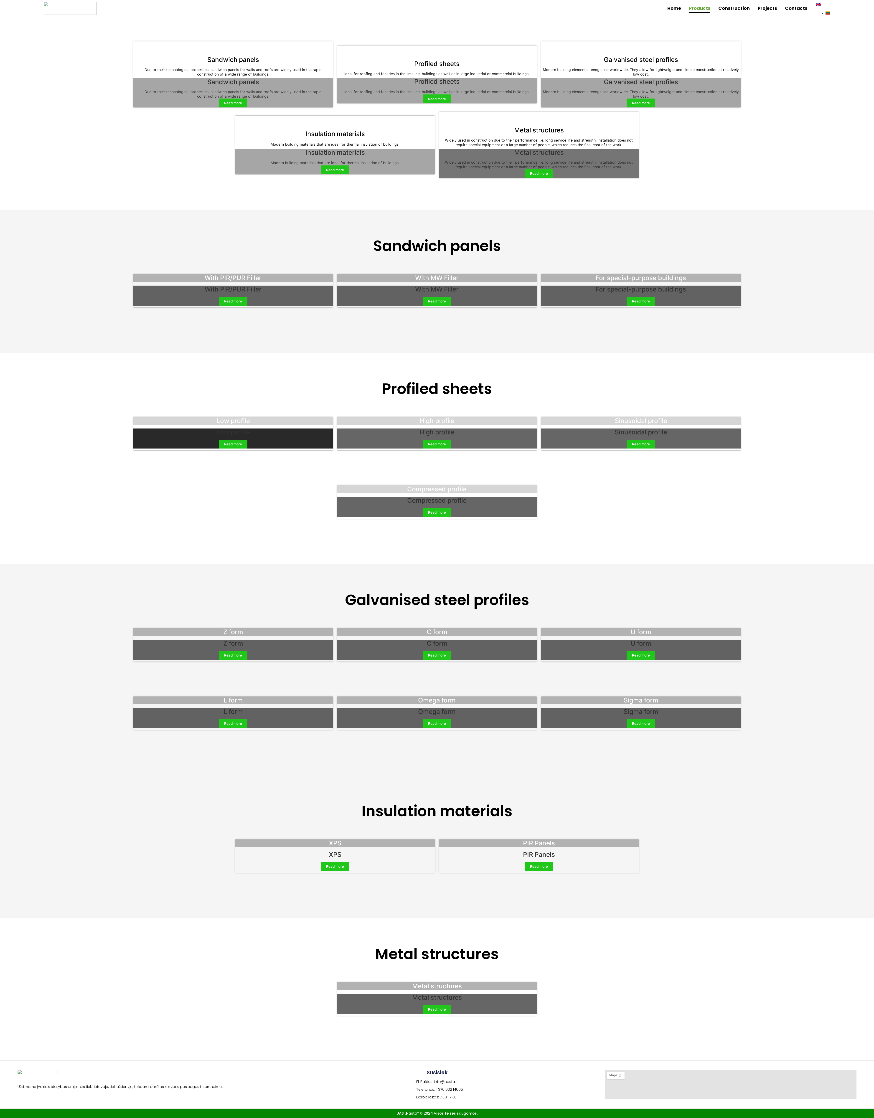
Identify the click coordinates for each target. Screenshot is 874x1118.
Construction (734, 8)
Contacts (796, 8)
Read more (233, 103)
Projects (767, 8)
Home (674, 8)
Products (699, 8)
